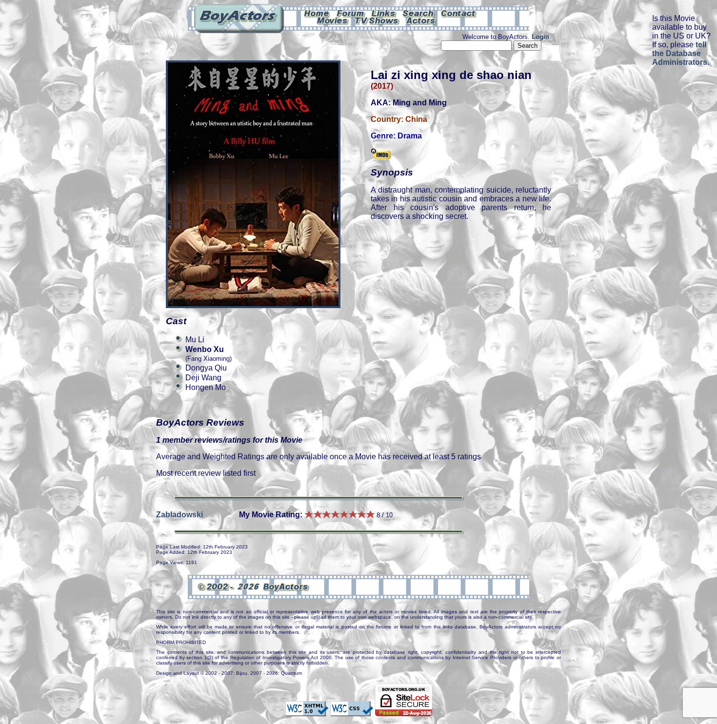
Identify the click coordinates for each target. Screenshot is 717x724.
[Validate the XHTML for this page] (306, 711)
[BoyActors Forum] (350, 13)
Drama (410, 136)
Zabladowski (179, 514)
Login (540, 36)
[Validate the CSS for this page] (351, 711)
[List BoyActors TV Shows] (377, 20)
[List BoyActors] (421, 20)
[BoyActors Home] (317, 13)
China (416, 119)
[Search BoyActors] (418, 13)
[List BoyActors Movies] (333, 20)
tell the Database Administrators (679, 53)
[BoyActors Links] (383, 13)
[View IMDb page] (381, 154)
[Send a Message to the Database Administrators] (459, 13)
